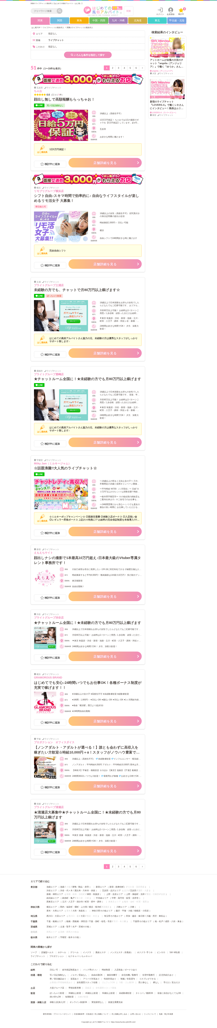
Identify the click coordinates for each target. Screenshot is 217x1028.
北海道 (138, 20)
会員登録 (170, 14)
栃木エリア (52, 937)
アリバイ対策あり (91, 979)
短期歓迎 (69, 997)
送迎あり (75, 979)
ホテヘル (62, 952)
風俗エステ (100, 952)
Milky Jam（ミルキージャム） (52, 463)
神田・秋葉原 (93, 894)
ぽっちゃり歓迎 (57, 993)
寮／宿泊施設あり (58, 979)
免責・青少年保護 (166, 1014)
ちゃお (38, 91)
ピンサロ (161, 952)
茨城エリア (52, 926)
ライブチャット (38, 956)
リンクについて (150, 1014)
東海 (79, 20)
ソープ (34, 952)
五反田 (133, 890)
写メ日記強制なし (58, 975)
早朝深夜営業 (74, 988)
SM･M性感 (175, 952)
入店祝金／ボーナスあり (125, 970)
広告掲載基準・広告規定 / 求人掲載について (91, 1014)
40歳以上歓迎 (91, 993)
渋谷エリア (52, 890)
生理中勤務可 (148, 975)
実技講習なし (98, 1002)
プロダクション (56, 956)
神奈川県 (35, 907)
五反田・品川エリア (111, 890)
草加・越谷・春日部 (135, 916)
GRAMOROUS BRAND (48, 677)
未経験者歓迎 (125, 993)
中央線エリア (102, 898)
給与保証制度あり (70, 970)
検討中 (181, 11)
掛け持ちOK (55, 997)
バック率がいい (90, 970)
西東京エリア (53, 901)
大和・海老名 (78, 911)
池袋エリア (52, 887)
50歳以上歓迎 (108, 993)
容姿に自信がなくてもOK (169, 993)
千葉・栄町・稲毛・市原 (100, 921)
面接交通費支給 (115, 1002)
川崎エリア (121, 907)
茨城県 (34, 926)
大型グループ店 (57, 988)
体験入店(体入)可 (57, 1002)
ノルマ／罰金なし (79, 975)
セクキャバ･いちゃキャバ (80, 956)
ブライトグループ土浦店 (49, 285)
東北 (157, 20)
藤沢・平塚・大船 (124, 911)
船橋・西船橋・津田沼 (76, 921)
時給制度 (106, 970)
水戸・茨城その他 (80, 926)
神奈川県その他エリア (102, 911)
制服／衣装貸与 (128, 979)
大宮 (83, 916)
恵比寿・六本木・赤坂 (85, 890)
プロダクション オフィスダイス (54, 742)
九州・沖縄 (118, 20)
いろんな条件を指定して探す (89, 55)
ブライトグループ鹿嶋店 (49, 374)
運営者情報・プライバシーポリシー (57, 1014)
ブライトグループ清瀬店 (49, 807)
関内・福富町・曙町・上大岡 (73, 907)
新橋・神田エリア (55, 894)
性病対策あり (110, 979)
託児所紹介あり (166, 975)
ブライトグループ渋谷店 (49, 617)
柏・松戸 (159, 921)
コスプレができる (147, 979)
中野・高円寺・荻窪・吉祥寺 (125, 898)
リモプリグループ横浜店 (49, 191)
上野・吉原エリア (114, 894)
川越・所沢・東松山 (155, 916)
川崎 (132, 907)
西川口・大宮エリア (56, 916)
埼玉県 (34, 916)
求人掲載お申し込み (119, 1014)
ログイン (160, 14)
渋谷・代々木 (66, 890)
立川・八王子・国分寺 (72, 901)
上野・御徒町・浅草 (135, 894)
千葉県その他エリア (142, 921)
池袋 (62, 887)
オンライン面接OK (78, 1002)
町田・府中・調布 (93, 901)
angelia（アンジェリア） (163, 71)
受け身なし (143, 982)
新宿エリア (101, 887)
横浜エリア (52, 907)
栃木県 (34, 937)
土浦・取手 (65, 926)
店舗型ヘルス (47, 952)
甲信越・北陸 (176, 20)
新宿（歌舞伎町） (117, 887)
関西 (59, 20)
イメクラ (87, 952)
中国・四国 (98, 20)
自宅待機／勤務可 (130, 975)
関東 (128, 11)
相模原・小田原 (141, 911)
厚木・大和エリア (55, 911)
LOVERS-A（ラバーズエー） (164, 112)
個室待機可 (112, 975)
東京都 (34, 887)
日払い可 (54, 970)
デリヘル (74, 952)
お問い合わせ (135, 1014)
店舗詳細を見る (105, 163)
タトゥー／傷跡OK (144, 993)
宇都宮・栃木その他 (69, 937)
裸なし (156, 982)
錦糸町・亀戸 (68, 898)
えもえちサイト (43, 552)
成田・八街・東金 (173, 921)
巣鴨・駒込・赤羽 (80, 887)
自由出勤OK (97, 975)
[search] (44, 11)
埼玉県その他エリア (113, 916)
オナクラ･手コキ (145, 952)
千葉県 (34, 921)
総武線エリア (53, 898)
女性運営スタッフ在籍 (87, 982)
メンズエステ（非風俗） (121, 952)
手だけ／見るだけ (171, 982)
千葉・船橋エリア (55, 921)
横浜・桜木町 (95, 907)
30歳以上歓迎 (74, 993)
